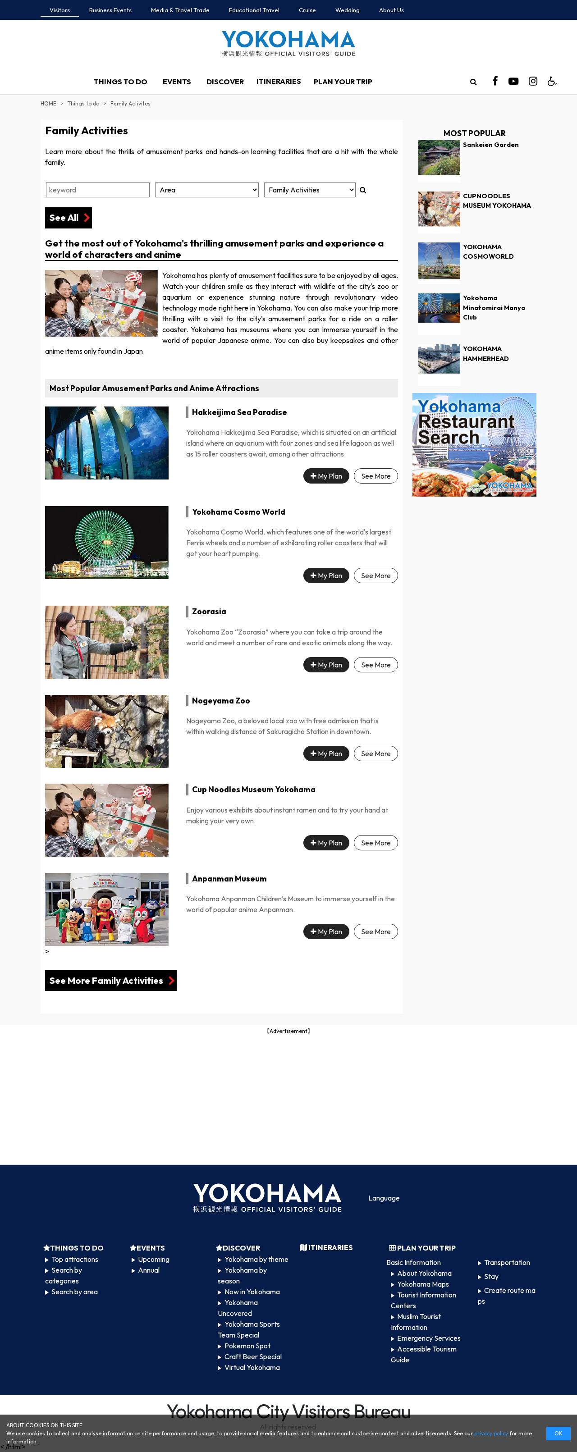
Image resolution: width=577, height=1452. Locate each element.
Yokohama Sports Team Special (248, 1329)
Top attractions (74, 1259)
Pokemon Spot (247, 1345)
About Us (391, 10)
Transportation (507, 1262)
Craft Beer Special (253, 1356)
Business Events (110, 10)
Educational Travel (254, 10)
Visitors (60, 10)
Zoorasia (209, 611)
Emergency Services (429, 1337)
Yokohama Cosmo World (238, 512)
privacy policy (491, 1433)
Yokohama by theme (256, 1259)
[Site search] (473, 81)
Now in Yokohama (252, 1291)
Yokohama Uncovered (237, 1308)
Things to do (83, 103)
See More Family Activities (106, 980)
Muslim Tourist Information (416, 1322)
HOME (48, 103)
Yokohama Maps (423, 1283)
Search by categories (63, 1275)
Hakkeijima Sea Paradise (239, 412)
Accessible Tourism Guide (424, 1354)
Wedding (347, 10)
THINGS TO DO (120, 81)
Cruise (307, 10)
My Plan (329, 475)
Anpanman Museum (229, 878)
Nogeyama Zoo (221, 700)
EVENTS (177, 81)
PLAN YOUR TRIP (343, 81)
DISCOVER (225, 81)
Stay (491, 1276)
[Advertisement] (288, 1099)
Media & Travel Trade (180, 10)
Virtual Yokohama (252, 1367)
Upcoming (153, 1259)
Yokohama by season (242, 1275)
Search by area (74, 1291)
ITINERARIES (278, 81)
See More (376, 475)
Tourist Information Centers (423, 1300)
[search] (473, 81)
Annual (149, 1269)
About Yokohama (424, 1273)
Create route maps (507, 1296)
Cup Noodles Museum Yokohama (254, 789)
